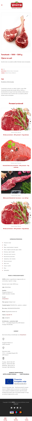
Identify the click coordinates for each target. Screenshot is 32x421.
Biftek (19, 195)
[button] (27, 16)
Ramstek (19, 163)
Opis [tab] (2, 79)
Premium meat (10, 71)
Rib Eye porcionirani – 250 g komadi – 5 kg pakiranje (16, 135)
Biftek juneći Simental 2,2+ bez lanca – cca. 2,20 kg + (16, 198)
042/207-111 (9, 314)
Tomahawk (15, 71)
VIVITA (13, 402)
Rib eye (19, 132)
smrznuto (13, 73)
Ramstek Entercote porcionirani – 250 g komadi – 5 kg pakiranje (16, 166)
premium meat (8, 73)
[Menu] (1, 5)
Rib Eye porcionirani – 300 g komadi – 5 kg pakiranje (16, 228)
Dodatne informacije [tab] (7, 82)
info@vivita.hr (5, 298)
